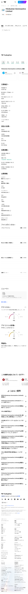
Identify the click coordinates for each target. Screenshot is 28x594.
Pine (2, 533)
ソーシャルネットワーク (6, 567)
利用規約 (16, 562)
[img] (10, 14)
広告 (15, 586)
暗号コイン (3, 529)
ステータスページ (18, 572)
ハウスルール (4, 573)
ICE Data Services (10, 505)
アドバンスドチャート (19, 580)
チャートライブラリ (19, 577)
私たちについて (18, 544)
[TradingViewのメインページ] (5, 2)
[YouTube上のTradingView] (8, 499)
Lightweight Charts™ (19, 579)
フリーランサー (4, 589)
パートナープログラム (19, 589)
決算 (2, 545)
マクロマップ (4, 556)
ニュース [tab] (25, 25)
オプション (3, 555)
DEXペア (3, 531)
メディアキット (18, 551)
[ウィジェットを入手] (25, 307)
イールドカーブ (4, 554)
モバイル (3, 562)
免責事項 (16, 563)
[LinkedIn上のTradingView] (15, 499)
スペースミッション (19, 545)
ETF (2, 526)
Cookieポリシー (18, 566)
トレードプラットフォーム (20, 582)
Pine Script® (4, 558)
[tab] (21, 228)
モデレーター (4, 574)
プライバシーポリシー (19, 565)
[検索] (15, 2)
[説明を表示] (6, 87)
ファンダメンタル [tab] (9, 25)
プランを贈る (17, 525)
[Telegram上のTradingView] (18, 499)
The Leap (17, 533)
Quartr (18, 513)
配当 (2, 547)
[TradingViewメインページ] (6, 494)
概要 (15, 529)
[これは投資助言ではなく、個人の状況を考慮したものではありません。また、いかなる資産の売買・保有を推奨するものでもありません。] (24, 309)
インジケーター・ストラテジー (7, 586)
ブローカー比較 (18, 531)
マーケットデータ (18, 523)
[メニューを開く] (2, 2)
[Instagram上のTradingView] (12, 499)
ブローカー (17, 530)
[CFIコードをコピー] (6, 219)
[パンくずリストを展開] (8, 5)
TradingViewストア (19, 555)
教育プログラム (18, 590)
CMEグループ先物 (18, 537)
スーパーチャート (5, 520)
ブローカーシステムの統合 (20, 587)
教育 (2, 580)
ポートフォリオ (4, 552)
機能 (15, 520)
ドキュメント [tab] (18, 25)
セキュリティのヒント (19, 569)
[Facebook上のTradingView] (5, 499)
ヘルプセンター (18, 548)
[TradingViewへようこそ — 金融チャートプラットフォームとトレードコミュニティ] (6, 55)
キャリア (16, 549)
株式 (2, 524)
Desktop (3, 563)
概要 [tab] (2, 25)
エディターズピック (5, 581)
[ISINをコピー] (10, 210)
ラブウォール (4, 569)
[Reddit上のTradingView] (24, 499)
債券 (2, 527)
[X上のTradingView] (2, 499)
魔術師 (2, 588)
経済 (2, 544)
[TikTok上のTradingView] (21, 499)
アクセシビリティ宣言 (19, 568)
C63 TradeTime (18, 558)
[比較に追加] (15, 73)
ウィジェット (17, 576)
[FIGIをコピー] (11, 215)
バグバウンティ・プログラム (20, 570)
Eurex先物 (17, 538)
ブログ (16, 547)
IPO (2, 548)
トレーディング (4, 578)
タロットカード (18, 556)
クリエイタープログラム (6, 572)
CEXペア (3, 530)
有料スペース (4, 591)
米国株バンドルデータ (19, 540)
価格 (15, 522)
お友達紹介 (3, 570)
